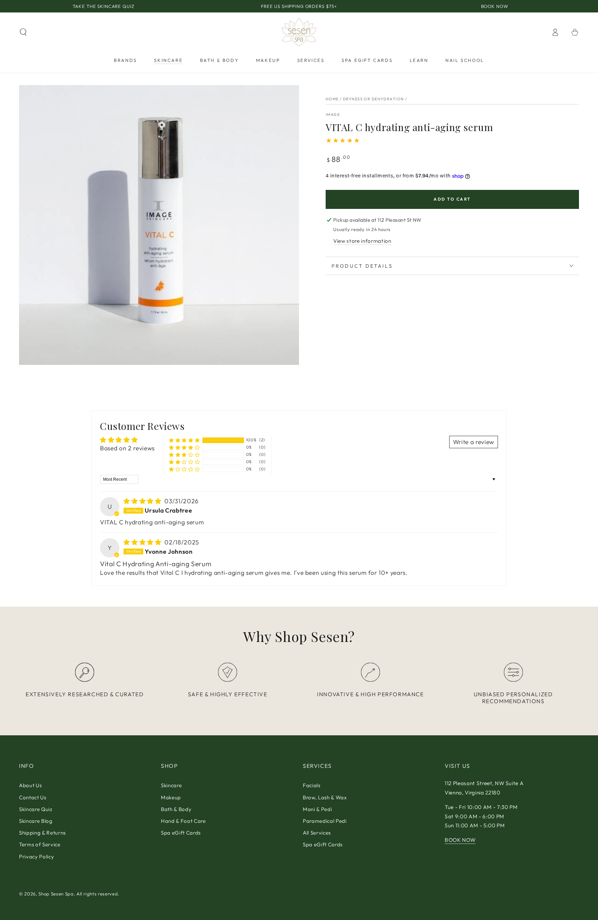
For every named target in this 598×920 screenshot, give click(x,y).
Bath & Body (176, 809)
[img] (143, 501)
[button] (23, 32)
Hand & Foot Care (183, 821)
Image (333, 114)
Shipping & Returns (42, 832)
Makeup (171, 797)
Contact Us (32, 797)
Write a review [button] (473, 442)
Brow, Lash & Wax (325, 797)
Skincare (171, 785)
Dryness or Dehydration (373, 98)
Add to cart (452, 199)
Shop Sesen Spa (55, 893)
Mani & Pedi (317, 809)
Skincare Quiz (36, 809)
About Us (30, 785)
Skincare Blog (36, 821)
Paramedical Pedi (325, 821)
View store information (362, 241)
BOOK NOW (460, 840)
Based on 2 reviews (127, 448)
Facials (311, 785)
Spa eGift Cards (181, 832)
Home (332, 98)
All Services (317, 832)
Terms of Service (40, 844)
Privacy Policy (36, 856)
